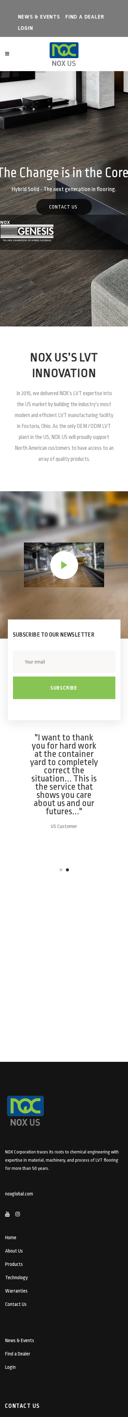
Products (14, 1264)
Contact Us (16, 1304)
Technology (16, 1277)
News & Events (39, 17)
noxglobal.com (19, 1194)
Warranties (16, 1291)
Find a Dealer (85, 17)
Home (10, 1237)
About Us (14, 1251)
